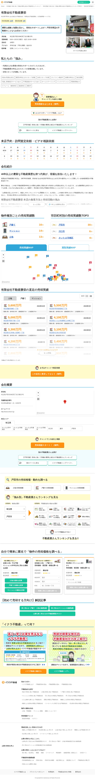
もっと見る (36, 204)
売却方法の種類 (49, 760)
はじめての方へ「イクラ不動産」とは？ (48, 113)
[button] (55, 265)
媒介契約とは (60, 760)
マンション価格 (38, 711)
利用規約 (51, 772)
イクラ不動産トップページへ (62, 130)
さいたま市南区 (66, 238)
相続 (42, 752)
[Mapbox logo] (6, 282)
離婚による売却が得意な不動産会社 (71, 699)
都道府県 (37, 577)
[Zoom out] (3, 257)
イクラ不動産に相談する (33, 671)
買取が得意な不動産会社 (51, 699)
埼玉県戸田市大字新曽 (56, 344)
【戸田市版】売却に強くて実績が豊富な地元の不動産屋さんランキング (47, 125)
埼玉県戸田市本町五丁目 (12, 344)
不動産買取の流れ (54, 684)
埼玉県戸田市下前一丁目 (12, 320)
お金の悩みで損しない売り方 (63, 730)
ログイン (34, 718)
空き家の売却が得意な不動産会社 (79, 703)
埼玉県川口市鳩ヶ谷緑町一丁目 (14, 332)
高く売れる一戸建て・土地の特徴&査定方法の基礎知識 (65, 741)
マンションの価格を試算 (16, 590)
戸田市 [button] (9, 516)
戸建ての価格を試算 (16, 585)
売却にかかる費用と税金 (29, 764)
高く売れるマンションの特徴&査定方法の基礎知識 (37, 745)
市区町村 (37, 581)
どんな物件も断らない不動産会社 (32, 699)
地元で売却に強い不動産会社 (30, 692)
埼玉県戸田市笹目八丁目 (12, 356)
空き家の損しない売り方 (46, 730)
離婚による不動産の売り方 (82, 730)
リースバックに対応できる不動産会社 (56, 703)
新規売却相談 (26, 718)
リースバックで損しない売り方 (49, 733)
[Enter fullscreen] (3, 261)
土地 (11, 237)
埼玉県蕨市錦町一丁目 (11, 308)
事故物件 (58, 752)
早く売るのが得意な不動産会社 (75, 695)
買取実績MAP (69, 247)
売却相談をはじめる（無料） (47, 104)
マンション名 (70, 579)
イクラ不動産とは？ (28, 684)
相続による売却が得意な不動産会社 (32, 703)
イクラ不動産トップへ (61, 671)
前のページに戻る (32, 130)
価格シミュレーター (51, 711)
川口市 (62, 231)
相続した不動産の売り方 (29, 730)
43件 (11, 21)
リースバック (50, 752)
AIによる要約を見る (58, 204)
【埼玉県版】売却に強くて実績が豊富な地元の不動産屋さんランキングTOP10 (62, 6)
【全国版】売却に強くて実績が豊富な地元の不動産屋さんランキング (23, 6)
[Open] (59, 577)
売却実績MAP (26, 247)
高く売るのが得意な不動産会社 (54, 695)
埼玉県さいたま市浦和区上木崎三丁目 (62, 320)
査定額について (71, 760)
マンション (14, 231)
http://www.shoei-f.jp (7, 411)
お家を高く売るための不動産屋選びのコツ (47, 613)
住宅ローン (83, 752)
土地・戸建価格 (26, 711)
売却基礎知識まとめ (28, 760)
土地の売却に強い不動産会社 (49, 692)
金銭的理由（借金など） (71, 752)
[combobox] (50, 577)
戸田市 (62, 225)
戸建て (12, 225)
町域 (36, 585)
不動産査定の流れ (67, 684)
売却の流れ (39, 760)
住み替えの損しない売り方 (30, 733)
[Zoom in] (3, 254)
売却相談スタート (84, 2)
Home (2, 6)
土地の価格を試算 (16, 580)
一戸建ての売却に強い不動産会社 (70, 692)
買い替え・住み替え (28, 752)
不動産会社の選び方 (84, 760)
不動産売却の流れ (41, 684)
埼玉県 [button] (9, 509)
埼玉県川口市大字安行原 (57, 332)
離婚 (37, 752)
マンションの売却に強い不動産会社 (32, 695)
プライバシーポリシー (37, 772)
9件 (24, 21)
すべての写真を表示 (80, 51)
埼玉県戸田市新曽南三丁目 (58, 308)
